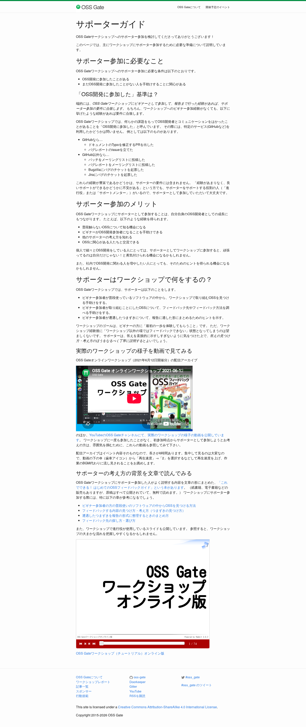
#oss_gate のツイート (196, 685)
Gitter (133, 686)
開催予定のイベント (218, 7)
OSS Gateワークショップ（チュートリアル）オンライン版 (120, 653)
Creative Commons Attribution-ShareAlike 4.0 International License (167, 707)
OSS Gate (92, 7)
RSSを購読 (137, 695)
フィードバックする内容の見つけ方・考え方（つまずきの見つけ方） (133, 510)
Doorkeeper (137, 682)
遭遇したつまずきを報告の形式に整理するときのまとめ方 (125, 515)
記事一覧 (82, 686)
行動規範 (82, 695)
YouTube (135, 691)
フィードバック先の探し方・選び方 (109, 520)
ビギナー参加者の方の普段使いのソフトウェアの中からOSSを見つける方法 (139, 505)
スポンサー (84, 691)
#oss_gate (192, 677)
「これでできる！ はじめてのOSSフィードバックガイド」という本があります (152, 485)
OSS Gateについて (189, 7)
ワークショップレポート (93, 682)
